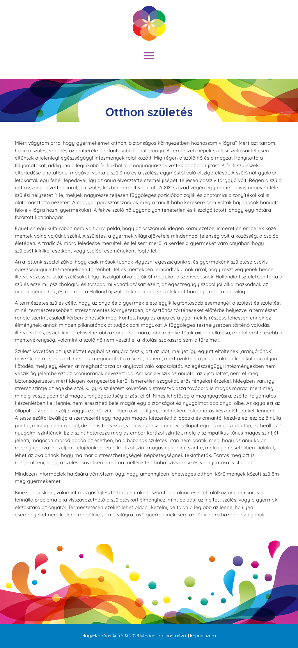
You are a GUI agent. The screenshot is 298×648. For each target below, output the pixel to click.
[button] (149, 55)
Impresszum (203, 636)
